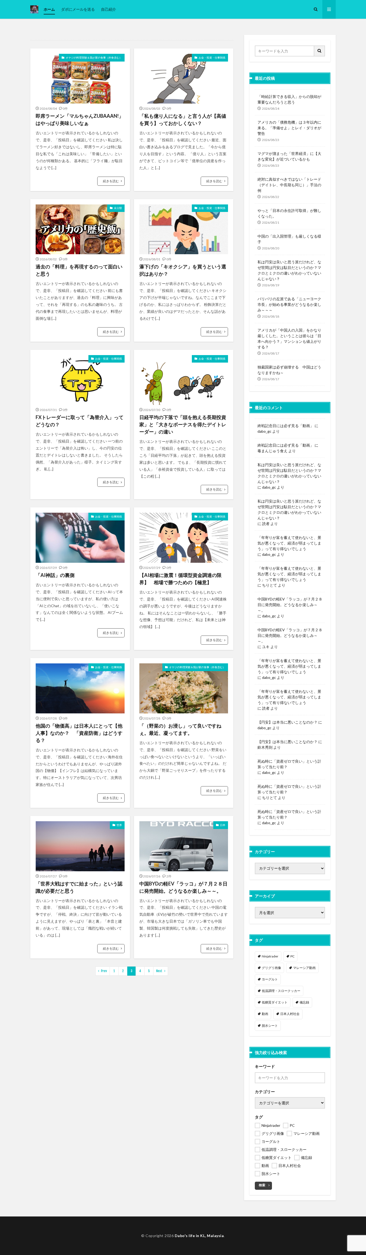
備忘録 (304, 1002)
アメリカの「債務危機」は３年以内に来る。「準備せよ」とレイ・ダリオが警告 (289, 128)
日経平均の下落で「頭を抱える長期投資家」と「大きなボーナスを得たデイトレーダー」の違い (182, 424)
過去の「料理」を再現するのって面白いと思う (79, 270)
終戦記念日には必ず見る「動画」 (285, 425)
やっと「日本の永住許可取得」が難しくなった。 (289, 213)
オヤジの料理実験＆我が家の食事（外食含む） (94, 57)
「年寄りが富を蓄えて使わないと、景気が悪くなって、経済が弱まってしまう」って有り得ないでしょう (289, 543)
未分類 (118, 208)
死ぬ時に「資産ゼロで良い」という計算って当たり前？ (289, 764)
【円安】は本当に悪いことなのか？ (287, 722)
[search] (319, 50)
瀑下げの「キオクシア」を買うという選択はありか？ (182, 270)
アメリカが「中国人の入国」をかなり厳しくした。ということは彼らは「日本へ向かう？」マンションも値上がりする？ (289, 338)
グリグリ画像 (271, 968)
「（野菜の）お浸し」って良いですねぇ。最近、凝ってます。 (180, 729)
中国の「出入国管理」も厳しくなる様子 (289, 239)
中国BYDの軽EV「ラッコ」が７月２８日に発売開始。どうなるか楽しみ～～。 (183, 887)
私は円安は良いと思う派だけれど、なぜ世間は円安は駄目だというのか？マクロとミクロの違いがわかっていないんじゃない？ (289, 270)
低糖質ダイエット (274, 1002)
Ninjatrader (270, 956)
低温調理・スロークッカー (281, 991)
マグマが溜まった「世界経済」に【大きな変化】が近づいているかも (289, 156)
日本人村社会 (290, 1014)
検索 (262, 1185)
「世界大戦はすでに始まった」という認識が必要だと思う (79, 887)
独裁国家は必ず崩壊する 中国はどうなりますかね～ (289, 370)
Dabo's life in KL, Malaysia (199, 1235)
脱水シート (270, 1026)
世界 (119, 825)
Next (159, 971)
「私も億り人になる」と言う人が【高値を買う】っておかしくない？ (182, 119)
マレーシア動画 (304, 968)
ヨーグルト (270, 979)
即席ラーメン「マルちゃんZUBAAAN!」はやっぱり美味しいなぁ (80, 119)
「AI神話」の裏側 (55, 575)
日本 (222, 825)
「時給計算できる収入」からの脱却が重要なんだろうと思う (289, 99)
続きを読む (111, 181)
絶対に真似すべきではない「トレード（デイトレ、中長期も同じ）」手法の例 (289, 185)
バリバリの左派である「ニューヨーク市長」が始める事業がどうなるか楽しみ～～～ (289, 304)
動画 (265, 1014)
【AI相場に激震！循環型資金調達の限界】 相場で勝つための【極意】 (180, 578)
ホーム (49, 9)
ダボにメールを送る (78, 9)
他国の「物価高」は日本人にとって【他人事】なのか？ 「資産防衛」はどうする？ (79, 733)
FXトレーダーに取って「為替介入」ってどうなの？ (80, 420)
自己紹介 (108, 9)
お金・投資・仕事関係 (212, 57)
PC (292, 956)
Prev (104, 971)
